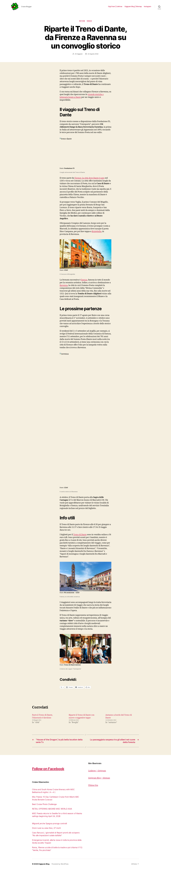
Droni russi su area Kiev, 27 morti (46, 828)
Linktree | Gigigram (97, 771)
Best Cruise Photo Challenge (44, 804)
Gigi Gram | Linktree (115, 6)
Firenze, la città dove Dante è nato (89, 178)
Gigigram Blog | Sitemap (133, 6)
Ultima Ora (93, 785)
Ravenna (64, 285)
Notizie (82, 21)
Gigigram (80, 54)
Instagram (147, 6)
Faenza (84, 280)
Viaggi (89, 21)
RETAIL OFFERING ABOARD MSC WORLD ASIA (52, 809)
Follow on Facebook (48, 769)
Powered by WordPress (60, 864)
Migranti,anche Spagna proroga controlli (49, 823)
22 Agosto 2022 (93, 54)
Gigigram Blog (43, 864)
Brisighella (96, 231)
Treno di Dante (80, 534)
